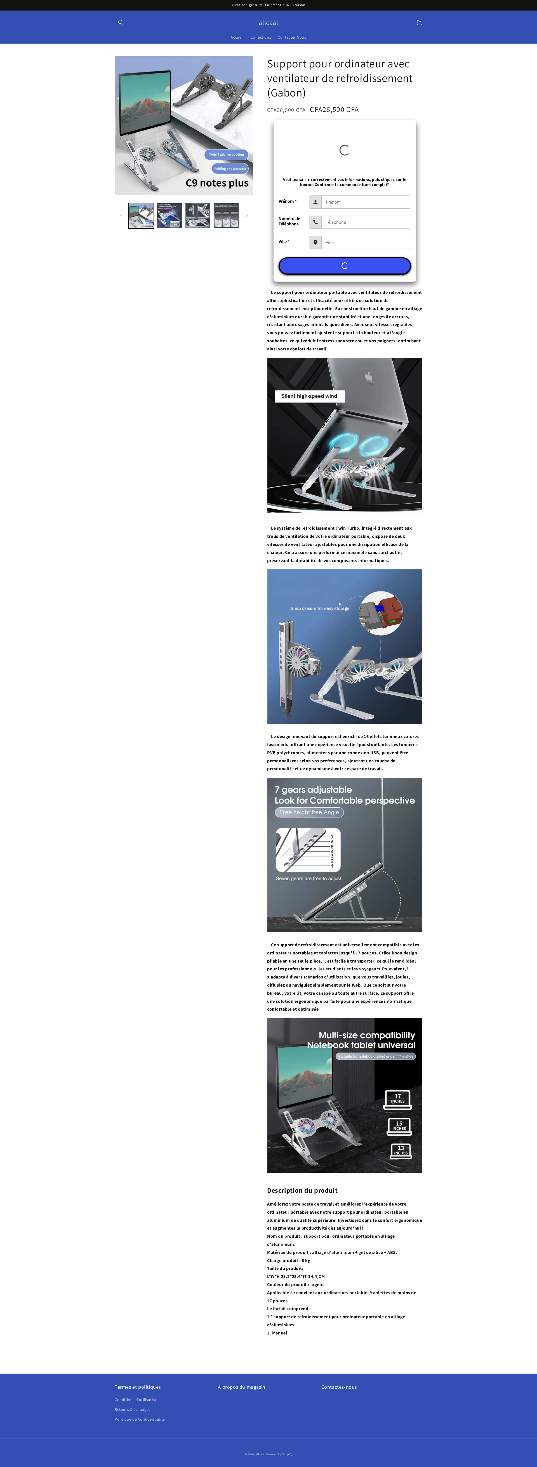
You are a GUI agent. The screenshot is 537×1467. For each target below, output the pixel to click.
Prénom (288, 201)
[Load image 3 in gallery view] (198, 215)
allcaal (260, 1454)
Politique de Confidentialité (140, 1419)
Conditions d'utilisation (136, 1399)
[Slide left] (121, 215)
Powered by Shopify (279, 1454)
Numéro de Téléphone (289, 221)
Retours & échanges (132, 1409)
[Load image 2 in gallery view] (169, 215)
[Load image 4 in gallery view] (226, 215)
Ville (284, 241)
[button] (121, 22)
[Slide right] (247, 215)
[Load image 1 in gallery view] (141, 215)
